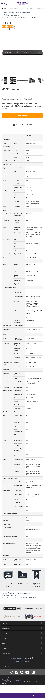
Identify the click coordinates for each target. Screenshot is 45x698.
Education (4, 633)
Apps (32, 8)
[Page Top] (33, 695)
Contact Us (5, 678)
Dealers (4, 643)
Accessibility (17, 680)
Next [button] (43, 80)
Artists (4, 638)
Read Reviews (15, 29)
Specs (4, 8)
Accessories (13, 8)
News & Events (6, 628)
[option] (22, 53)
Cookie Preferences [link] (8, 667)
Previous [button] (2, 80)
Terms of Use (15, 678)
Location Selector (17, 658)
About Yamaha (6, 653)
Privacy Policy (6, 680)
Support (4, 648)
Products (4, 623)
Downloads (24, 8)
